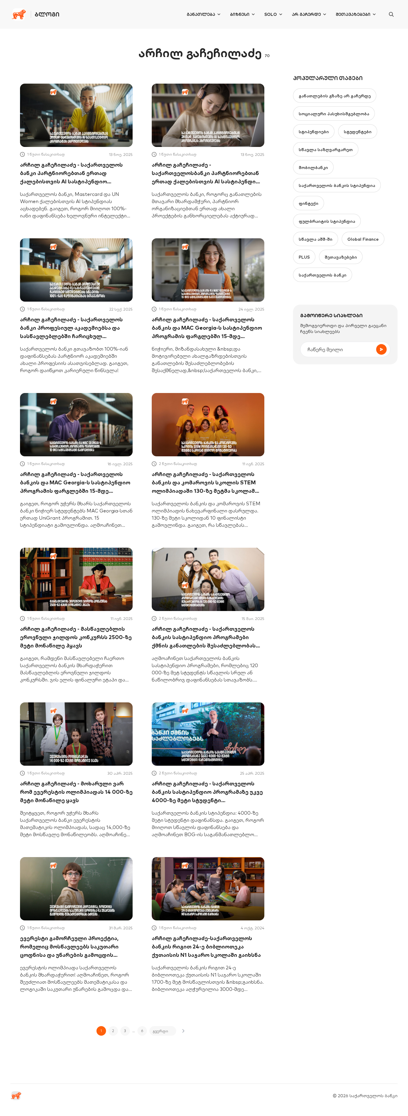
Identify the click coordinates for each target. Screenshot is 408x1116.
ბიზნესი (239, 14)
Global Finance (363, 239)
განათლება (201, 14)
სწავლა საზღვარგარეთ (326, 149)
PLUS (304, 257)
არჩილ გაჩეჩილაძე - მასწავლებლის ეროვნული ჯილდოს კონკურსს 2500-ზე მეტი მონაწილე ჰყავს (76, 637)
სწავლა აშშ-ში (315, 239)
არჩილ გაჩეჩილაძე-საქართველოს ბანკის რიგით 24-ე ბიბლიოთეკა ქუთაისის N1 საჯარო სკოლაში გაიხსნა (206, 946)
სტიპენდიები (314, 131)
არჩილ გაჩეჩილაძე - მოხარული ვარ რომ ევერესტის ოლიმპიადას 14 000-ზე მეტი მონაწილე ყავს (76, 792)
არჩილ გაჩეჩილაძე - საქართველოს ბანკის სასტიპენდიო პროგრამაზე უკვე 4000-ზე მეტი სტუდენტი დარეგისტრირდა (207, 792)
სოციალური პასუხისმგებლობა (334, 113)
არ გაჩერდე (306, 14)
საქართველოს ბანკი (322, 275)
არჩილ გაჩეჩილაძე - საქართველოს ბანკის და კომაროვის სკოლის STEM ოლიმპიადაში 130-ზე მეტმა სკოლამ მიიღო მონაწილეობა (204, 483)
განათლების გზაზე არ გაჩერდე (335, 96)
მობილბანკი (313, 167)
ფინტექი (308, 203)
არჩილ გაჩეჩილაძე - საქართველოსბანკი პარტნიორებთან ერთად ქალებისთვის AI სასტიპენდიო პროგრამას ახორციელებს (206, 173)
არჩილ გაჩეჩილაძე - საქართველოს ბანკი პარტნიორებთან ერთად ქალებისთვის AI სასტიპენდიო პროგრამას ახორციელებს (71, 173)
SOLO (270, 14)
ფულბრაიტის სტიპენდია (327, 221)
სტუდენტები (358, 131)
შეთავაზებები (353, 14)
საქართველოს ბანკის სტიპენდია (337, 185)
